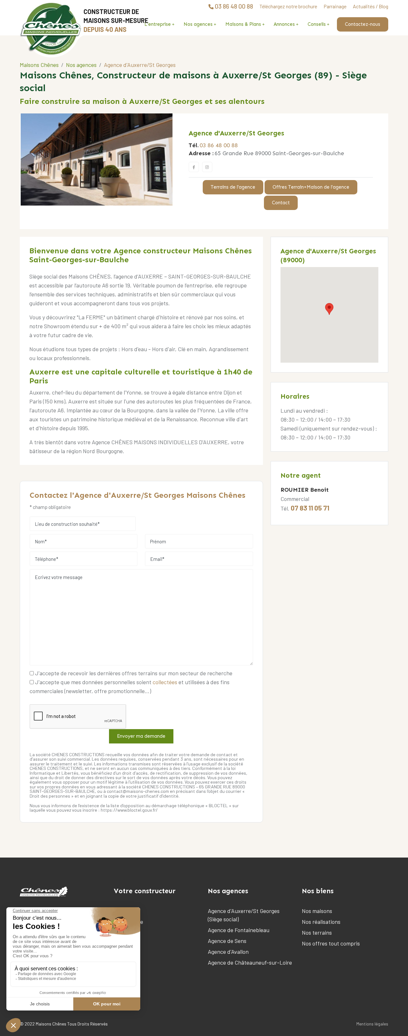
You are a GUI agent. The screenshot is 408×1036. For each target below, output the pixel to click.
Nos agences (198, 24)
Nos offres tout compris (331, 943)
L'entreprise (157, 24)
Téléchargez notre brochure (288, 6)
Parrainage (335, 6)
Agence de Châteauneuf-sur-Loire (250, 962)
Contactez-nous (362, 24)
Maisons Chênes (39, 64)
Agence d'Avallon (228, 951)
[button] (329, 309)
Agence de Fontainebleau (238, 929)
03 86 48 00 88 (219, 145)
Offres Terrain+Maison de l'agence (311, 187)
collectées (165, 681)
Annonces (284, 24)
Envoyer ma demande (141, 736)
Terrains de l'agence (233, 187)
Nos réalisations (321, 921)
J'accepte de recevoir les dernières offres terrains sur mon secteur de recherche (133, 673)
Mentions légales (372, 1023)
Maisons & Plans (243, 24)
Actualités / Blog (370, 6)
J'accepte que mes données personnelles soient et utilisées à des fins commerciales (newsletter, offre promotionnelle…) (129, 686)
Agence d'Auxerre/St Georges (236, 133)
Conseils (317, 24)
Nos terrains (317, 932)
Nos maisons (317, 910)
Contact (281, 203)
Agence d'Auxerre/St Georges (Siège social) (244, 915)
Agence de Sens (227, 940)
